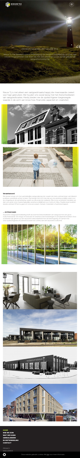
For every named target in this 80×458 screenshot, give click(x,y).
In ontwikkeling (11, 440)
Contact (7, 443)
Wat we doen (9, 435)
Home (5, 430)
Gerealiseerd (9, 438)
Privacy (6, 448)
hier (48, 454)
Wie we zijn (8, 433)
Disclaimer (8, 451)
